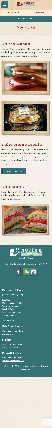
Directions (39, 13)
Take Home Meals (27, 19)
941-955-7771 (13, 13)
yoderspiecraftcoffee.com (13, 361)
